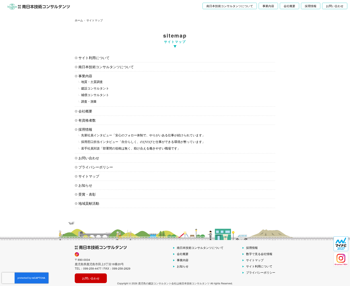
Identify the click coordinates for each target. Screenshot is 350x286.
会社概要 (289, 6)
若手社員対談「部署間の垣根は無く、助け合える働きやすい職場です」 (130, 148)
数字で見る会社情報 (259, 254)
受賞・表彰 (87, 194)
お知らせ (85, 185)
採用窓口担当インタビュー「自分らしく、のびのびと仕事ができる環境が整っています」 (143, 141)
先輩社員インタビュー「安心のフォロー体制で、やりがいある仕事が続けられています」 (143, 135)
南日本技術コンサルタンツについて (229, 6)
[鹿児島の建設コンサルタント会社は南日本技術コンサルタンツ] (38, 6)
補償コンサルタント (95, 94)
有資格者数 (87, 120)
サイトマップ (88, 176)
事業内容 (268, 6)
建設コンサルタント (95, 88)
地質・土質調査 (92, 81)
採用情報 (310, 6)
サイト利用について (94, 57)
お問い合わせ (334, 6)
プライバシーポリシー (95, 166)
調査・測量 (89, 101)
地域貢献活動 (88, 203)
